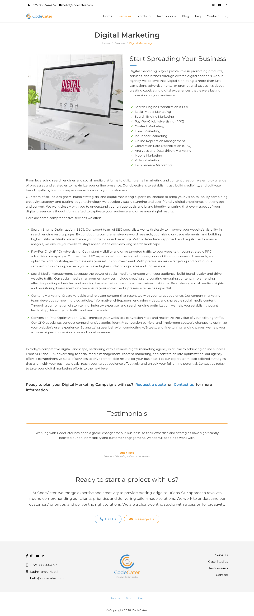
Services (125, 16)
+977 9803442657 (43, 5)
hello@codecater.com (77, 5)
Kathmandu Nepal (44, 571)
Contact (213, 16)
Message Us (144, 519)
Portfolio (143, 16)
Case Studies (218, 561)
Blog (185, 16)
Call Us (110, 519)
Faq (198, 16)
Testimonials (166, 16)
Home (107, 16)
